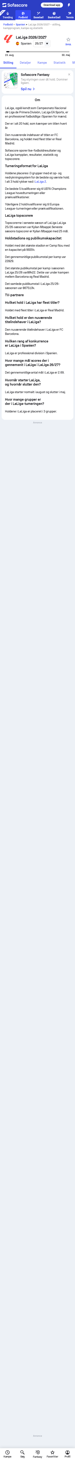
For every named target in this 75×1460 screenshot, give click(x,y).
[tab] (8, 63)
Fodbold (8, 24)
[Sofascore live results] (17, 5)
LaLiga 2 (40, 181)
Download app (52, 5)
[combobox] (42, 43)
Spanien (20, 24)
